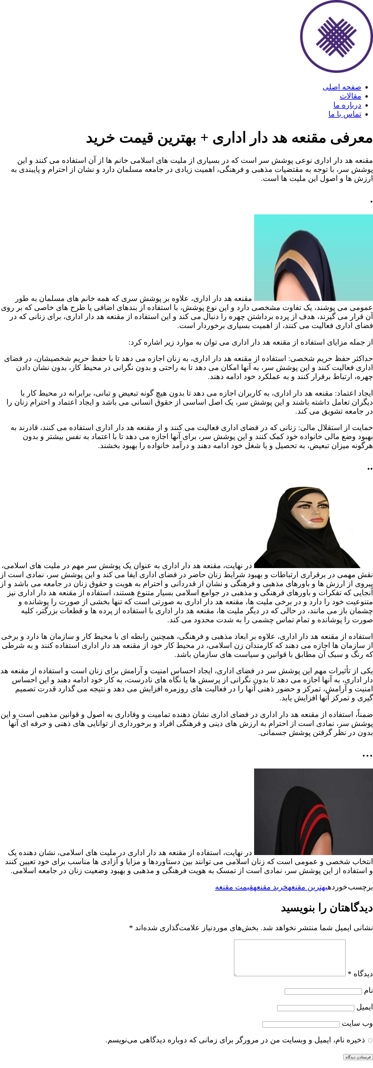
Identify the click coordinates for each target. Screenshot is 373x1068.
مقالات (350, 96)
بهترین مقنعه (308, 887)
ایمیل (364, 1007)
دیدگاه (360, 974)
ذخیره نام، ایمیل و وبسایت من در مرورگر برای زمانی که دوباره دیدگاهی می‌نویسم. (235, 1040)
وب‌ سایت (357, 1023)
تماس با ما (344, 114)
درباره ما (347, 105)
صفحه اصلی (342, 87)
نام (368, 990)
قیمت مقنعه (234, 887)
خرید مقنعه (270, 887)
